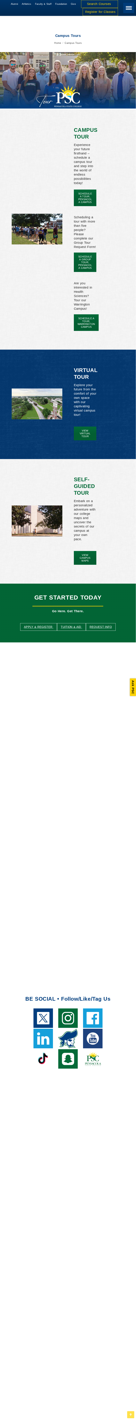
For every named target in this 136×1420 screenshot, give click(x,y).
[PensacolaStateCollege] (93, 1018)
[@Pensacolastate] (43, 1059)
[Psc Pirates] (68, 1059)
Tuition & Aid (71, 626)
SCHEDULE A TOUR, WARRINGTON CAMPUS (86, 322)
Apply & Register (38, 626)
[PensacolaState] (43, 1018)
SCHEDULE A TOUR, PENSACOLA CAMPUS (85, 197)
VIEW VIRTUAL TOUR (85, 433)
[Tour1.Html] (37, 403)
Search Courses (99, 4)
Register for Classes (100, 12)
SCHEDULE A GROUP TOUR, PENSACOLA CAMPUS (85, 262)
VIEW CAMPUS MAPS (85, 558)
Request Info (101, 626)
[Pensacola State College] (43, 1038)
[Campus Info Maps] (37, 520)
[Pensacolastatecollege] (68, 1018)
